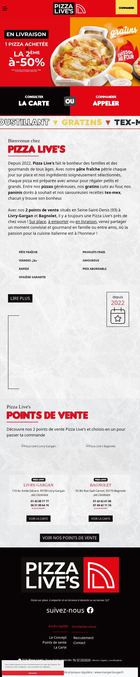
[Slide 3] (73, 81)
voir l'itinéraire (39, 494)
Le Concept (58, 637)
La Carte (60, 647)
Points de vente (55, 642)
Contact (79, 642)
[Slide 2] (66, 81)
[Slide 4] (79, 81)
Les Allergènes (115, 660)
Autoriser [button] (33, 673)
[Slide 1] (60, 81)
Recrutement (83, 637)
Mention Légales (99, 660)
